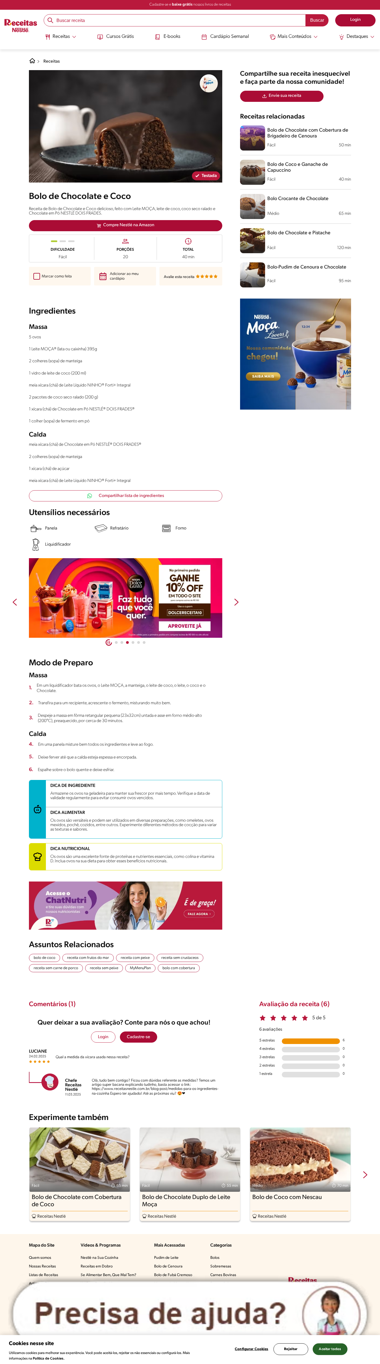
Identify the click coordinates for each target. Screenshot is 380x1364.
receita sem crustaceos (180, 958)
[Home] (32, 63)
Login (103, 1037)
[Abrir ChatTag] (190, 1314)
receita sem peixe (104, 968)
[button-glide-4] (138, 642)
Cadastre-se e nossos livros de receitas (190, 5)
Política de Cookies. (49, 1358)
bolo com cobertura (178, 968)
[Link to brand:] (209, 83)
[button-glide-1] (121, 642)
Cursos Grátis (120, 36)
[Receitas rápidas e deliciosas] (125, 598)
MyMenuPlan (140, 968)
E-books (172, 36)
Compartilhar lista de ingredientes (131, 496)
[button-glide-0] (116, 642)
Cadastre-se (138, 1037)
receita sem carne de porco (56, 968)
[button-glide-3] (133, 642)
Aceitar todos (330, 1349)
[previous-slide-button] (15, 602)
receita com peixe (135, 958)
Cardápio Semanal (229, 36)
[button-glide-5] (144, 642)
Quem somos (40, 1258)
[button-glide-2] (127, 642)
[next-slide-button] (236, 602)
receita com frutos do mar (88, 958)
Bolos (214, 1258)
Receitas (51, 61)
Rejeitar (290, 1349)
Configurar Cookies (251, 1349)
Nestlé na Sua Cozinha (99, 1258)
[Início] (20, 26)
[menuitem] (60, 39)
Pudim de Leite (166, 1258)
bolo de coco (44, 958)
